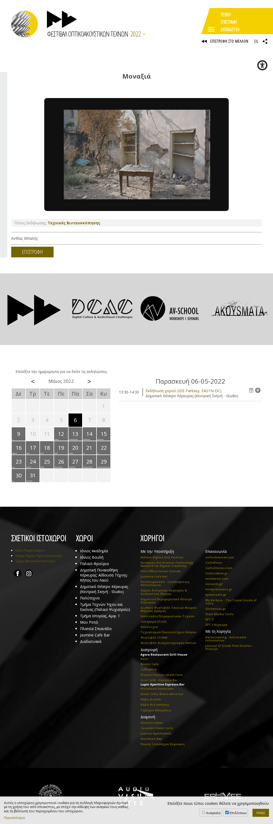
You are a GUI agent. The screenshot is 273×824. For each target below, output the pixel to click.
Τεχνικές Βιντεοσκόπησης (74, 222)
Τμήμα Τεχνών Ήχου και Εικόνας (38, 556)
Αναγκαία (213, 813)
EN (256, 41)
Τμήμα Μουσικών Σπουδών (35, 561)
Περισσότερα (14, 818)
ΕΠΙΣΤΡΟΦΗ (32, 251)
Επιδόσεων (238, 813)
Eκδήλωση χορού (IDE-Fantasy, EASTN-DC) (184, 390)
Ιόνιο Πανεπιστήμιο (29, 550)
